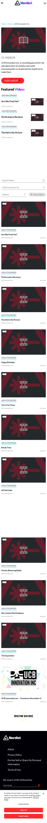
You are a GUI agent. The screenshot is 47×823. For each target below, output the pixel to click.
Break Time (6, 447)
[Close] (43, 793)
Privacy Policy (15, 754)
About (11, 749)
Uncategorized (9, 95)
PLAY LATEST (12, 80)
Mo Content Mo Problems (12, 613)
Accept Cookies (24, 816)
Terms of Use (14, 769)
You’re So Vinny (8, 405)
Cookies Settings (23, 804)
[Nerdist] (23, 3)
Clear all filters (38, 194)
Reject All (23, 810)
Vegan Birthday (8, 362)
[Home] (12, 739)
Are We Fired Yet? (9, 234)
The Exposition (7, 655)
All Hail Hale (6, 490)
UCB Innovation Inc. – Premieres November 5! (21, 698)
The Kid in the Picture (10, 320)
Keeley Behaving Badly (11, 570)
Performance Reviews (10, 277)
